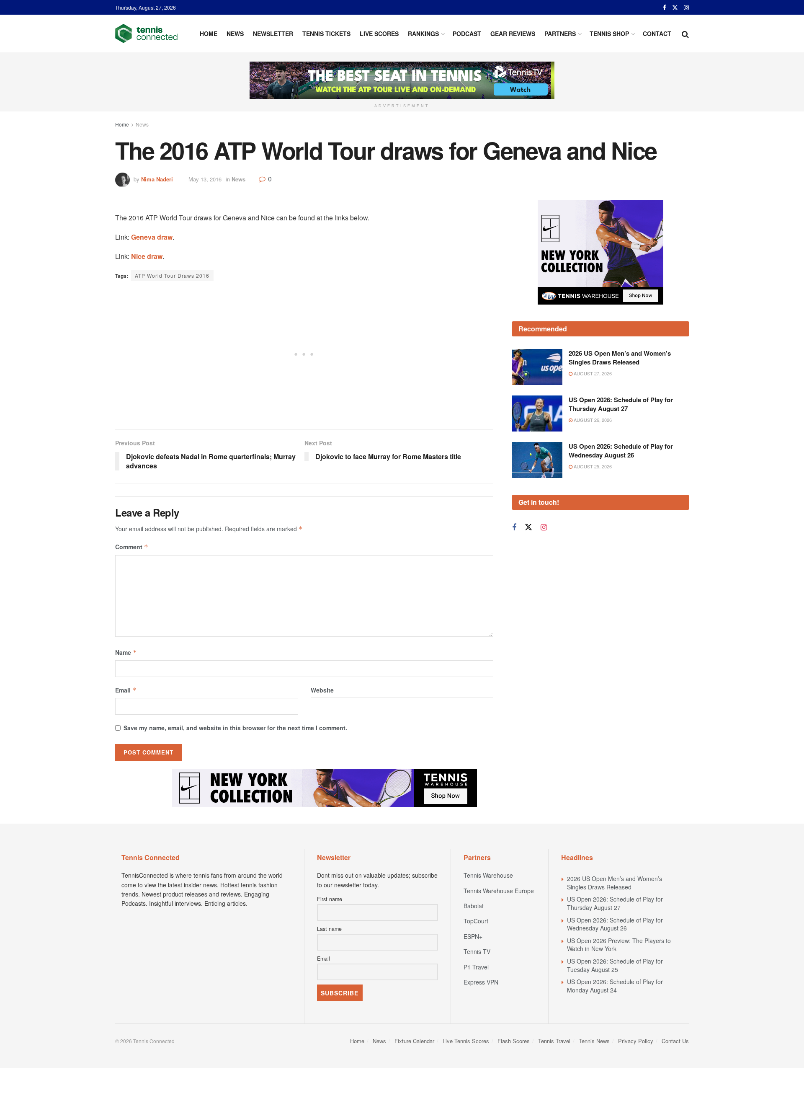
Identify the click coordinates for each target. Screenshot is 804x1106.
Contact (657, 33)
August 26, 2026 (592, 462)
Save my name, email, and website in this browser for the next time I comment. (235, 728)
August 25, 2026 (592, 508)
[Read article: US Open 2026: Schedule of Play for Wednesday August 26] (537, 502)
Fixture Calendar (414, 1041)
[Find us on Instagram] (686, 7)
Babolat (474, 906)
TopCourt (476, 921)
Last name (329, 929)
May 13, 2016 (205, 179)
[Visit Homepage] (146, 33)
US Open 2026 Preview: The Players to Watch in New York (619, 944)
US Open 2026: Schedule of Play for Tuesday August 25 (615, 965)
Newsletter (273, 33)
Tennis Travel (554, 1041)
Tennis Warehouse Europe (499, 890)
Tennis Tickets (326, 33)
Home (208, 33)
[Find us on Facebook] (664, 7)
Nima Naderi (157, 179)
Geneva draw (152, 237)
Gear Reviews (512, 33)
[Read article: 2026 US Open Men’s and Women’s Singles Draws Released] (537, 410)
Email (126, 690)
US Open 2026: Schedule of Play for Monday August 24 (615, 985)
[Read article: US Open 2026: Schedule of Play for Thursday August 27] (537, 456)
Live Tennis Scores (466, 1041)
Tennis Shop (609, 33)
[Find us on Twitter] (675, 7)
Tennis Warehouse (488, 875)
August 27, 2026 (592, 416)
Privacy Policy (635, 1041)
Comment (131, 547)
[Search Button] (685, 33)
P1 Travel (476, 967)
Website (322, 690)
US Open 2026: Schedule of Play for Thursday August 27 (621, 446)
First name (329, 899)
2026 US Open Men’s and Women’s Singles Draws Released (620, 400)
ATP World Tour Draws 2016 (172, 275)
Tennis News (594, 1041)
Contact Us (675, 1041)
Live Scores (379, 33)
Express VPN (481, 982)
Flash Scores (513, 1041)
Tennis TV (477, 951)
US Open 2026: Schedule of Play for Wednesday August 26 (621, 493)
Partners (560, 33)
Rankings (423, 33)
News (235, 33)
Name (126, 652)
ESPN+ (473, 936)
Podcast (467, 33)
